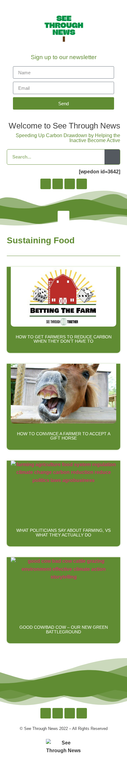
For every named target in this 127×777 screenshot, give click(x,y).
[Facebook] (45, 184)
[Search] (112, 157)
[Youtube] (81, 184)
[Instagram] (57, 184)
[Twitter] (69, 184)
